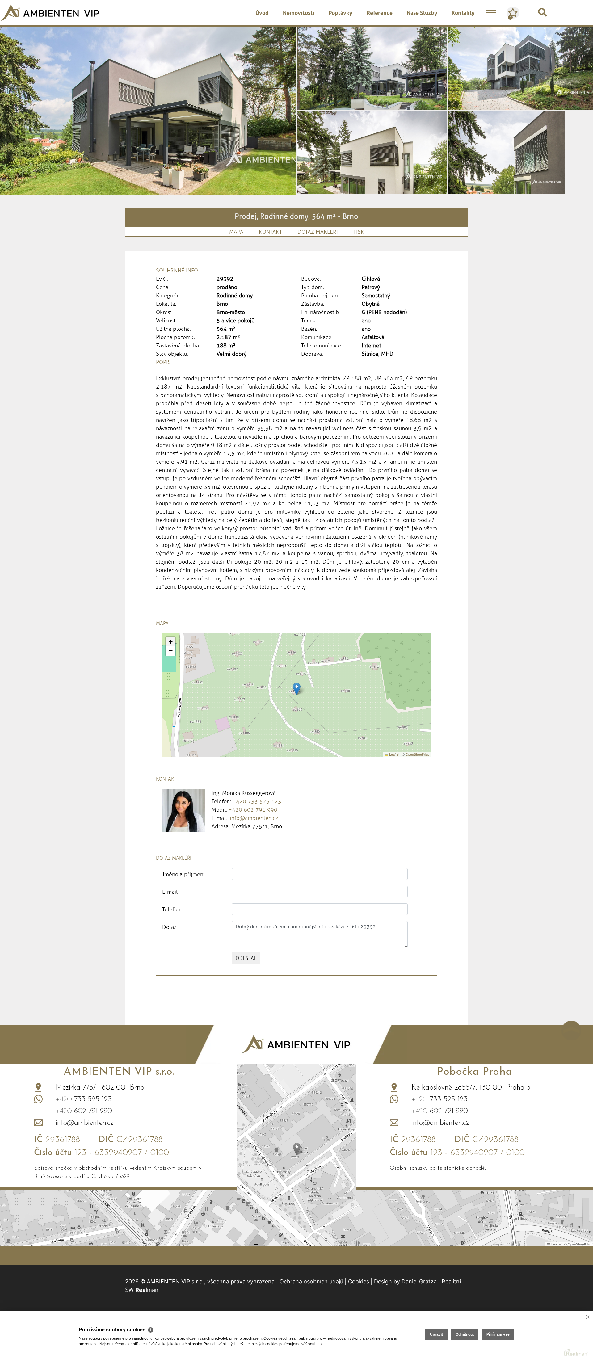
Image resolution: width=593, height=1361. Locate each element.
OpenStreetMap (417, 754)
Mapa (236, 232)
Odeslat (246, 958)
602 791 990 (84, 1111)
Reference (380, 12)
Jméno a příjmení (183, 874)
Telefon (171, 909)
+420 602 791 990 (253, 809)
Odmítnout (465, 1334)
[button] (297, 689)
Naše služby (422, 12)
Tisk (358, 232)
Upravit (436, 1334)
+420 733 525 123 (257, 801)
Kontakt (270, 232)
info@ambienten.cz (254, 818)
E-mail (170, 891)
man (146, 1290)
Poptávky (340, 12)
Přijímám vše (498, 1334)
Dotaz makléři (317, 232)
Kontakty (463, 12)
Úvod (262, 12)
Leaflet (393, 754)
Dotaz (169, 927)
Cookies (358, 1281)
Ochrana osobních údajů (311, 1281)
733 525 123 (84, 1099)
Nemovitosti (298, 12)
